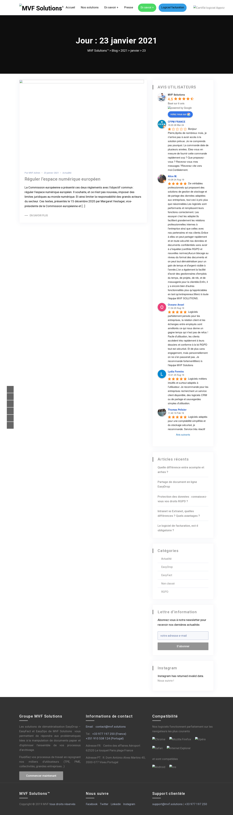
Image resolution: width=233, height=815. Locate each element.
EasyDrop (167, 567)
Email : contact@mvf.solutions (106, 726)
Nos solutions (90, 7)
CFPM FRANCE (176, 121)
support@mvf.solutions (167, 804)
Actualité (66, 173)
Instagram (129, 804)
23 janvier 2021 (51, 173)
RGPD (164, 591)
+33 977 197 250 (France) (109, 733)
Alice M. (172, 176)
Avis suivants (183, 434)
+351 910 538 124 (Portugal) (105, 738)
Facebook (92, 804)
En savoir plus (39, 215)
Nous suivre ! (166, 680)
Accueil (70, 7)
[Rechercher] (190, 7)
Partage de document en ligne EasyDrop (177, 484)
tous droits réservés (62, 804)
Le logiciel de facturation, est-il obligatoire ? (178, 528)
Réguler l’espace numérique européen (62, 179)
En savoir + (111, 7)
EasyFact (166, 575)
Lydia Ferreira (176, 371)
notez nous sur (178, 114)
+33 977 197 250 (196, 804)
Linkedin (116, 804)
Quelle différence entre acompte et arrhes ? (181, 470)
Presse (128, 7)
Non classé (168, 583)
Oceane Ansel (176, 304)
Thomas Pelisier (177, 409)
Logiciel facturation (172, 7)
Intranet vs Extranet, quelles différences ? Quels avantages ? (179, 513)
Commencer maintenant (41, 775)
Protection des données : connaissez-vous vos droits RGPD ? (182, 499)
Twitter (104, 804)
